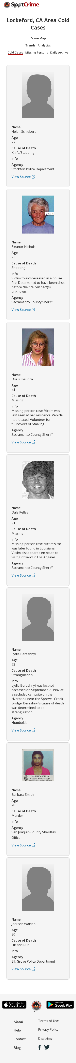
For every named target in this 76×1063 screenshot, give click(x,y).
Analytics (44, 45)
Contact (20, 1039)
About (18, 1021)
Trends (30, 45)
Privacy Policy (48, 1029)
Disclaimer (46, 1038)
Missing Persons (36, 52)
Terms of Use (48, 1021)
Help (17, 1030)
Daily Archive (59, 52)
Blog (17, 1047)
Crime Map (38, 38)
